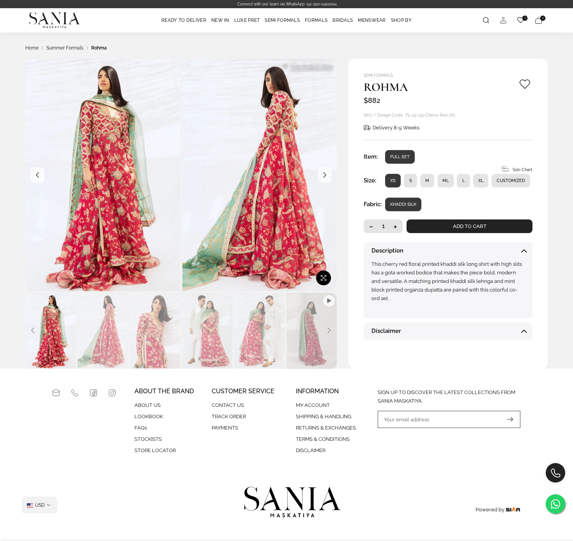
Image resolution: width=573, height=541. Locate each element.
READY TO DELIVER (183, 20)
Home (32, 48)
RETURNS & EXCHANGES (326, 428)
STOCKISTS (148, 439)
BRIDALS (342, 20)
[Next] (325, 175)
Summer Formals (64, 48)
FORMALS (316, 20)
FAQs (140, 428)
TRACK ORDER (229, 416)
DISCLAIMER (310, 450)
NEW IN (220, 20)
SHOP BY (401, 20)
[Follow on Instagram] (112, 393)
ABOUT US (147, 405)
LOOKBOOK (148, 416)
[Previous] (37, 175)
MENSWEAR (372, 20)
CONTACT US (228, 405)
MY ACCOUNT (313, 405)
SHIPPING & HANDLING (323, 416)
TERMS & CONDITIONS (323, 439)
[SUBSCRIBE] (506, 419)
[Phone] (74, 393)
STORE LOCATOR (155, 450)
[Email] (56, 393)
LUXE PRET (247, 20)
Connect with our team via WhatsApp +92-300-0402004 (286, 4)
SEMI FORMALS (282, 20)
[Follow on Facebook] (93, 393)
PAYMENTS (225, 428)
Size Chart (522, 170)
